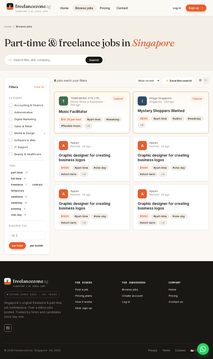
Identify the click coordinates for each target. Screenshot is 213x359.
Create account (132, 295)
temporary (17, 190)
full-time (18, 178)
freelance (19, 184)
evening (18, 208)
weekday (19, 202)
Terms (166, 350)
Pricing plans (83, 295)
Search (94, 60)
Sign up (194, 8)
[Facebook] (8, 328)
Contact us (176, 301)
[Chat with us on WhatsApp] (203, 349)
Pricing (105, 8)
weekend (19, 196)
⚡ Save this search (179, 80)
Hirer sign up (83, 308)
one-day (18, 214)
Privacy (152, 350)
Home (64, 8)
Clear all (39, 87)
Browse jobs (84, 8)
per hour (17, 245)
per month (36, 245)
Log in (177, 8)
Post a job (81, 289)
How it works (83, 301)
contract (37, 184)
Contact (122, 8)
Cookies (180, 350)
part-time (19, 172)
